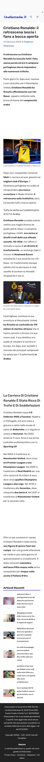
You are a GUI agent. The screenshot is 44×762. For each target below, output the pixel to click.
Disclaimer (21, 755)
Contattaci (22, 738)
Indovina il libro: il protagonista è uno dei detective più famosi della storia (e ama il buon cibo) (26, 600)
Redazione (31, 755)
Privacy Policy (10, 755)
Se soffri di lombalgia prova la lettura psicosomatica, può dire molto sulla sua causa (25, 653)
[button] (31, 16)
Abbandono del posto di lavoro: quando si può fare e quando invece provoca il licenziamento (25, 634)
